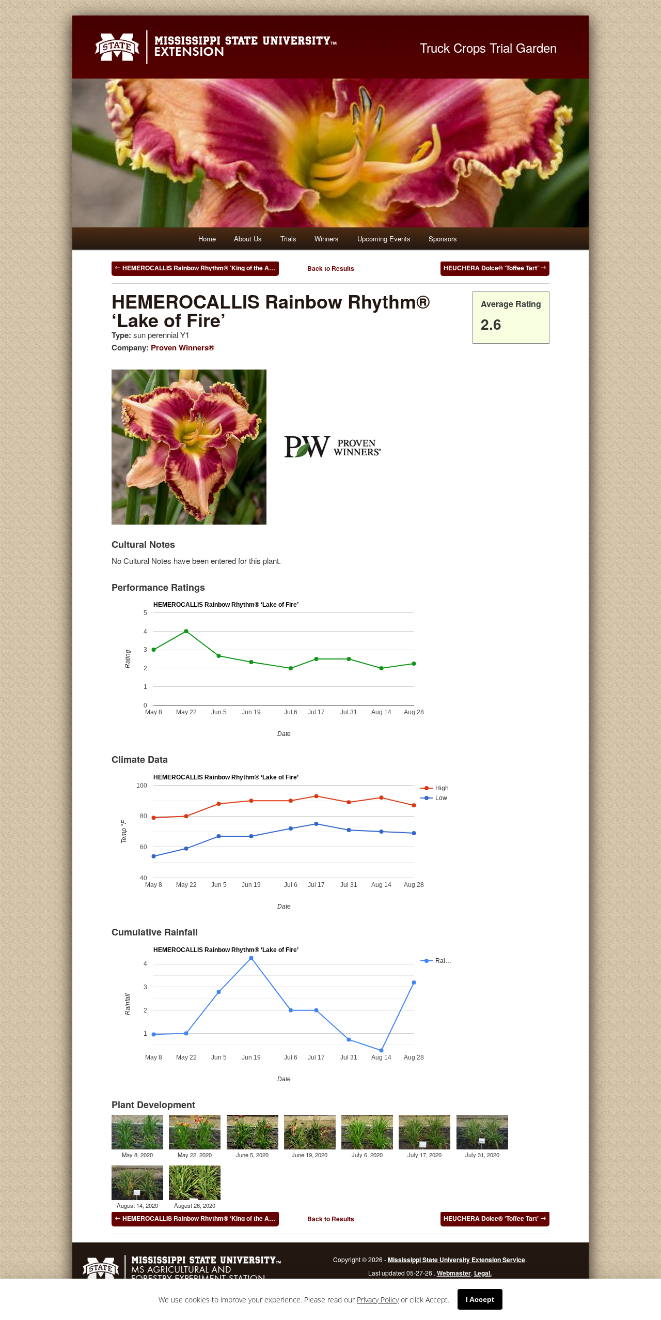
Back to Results (330, 268)
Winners (326, 238)
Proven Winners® (182, 347)
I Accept (480, 1299)
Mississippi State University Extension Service (456, 1259)
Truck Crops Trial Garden (488, 47)
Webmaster (454, 1273)
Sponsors (443, 238)
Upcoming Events (384, 238)
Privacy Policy (378, 1299)
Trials (288, 238)
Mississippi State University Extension (245, 47)
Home (207, 238)
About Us (248, 238)
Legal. (483, 1273)
